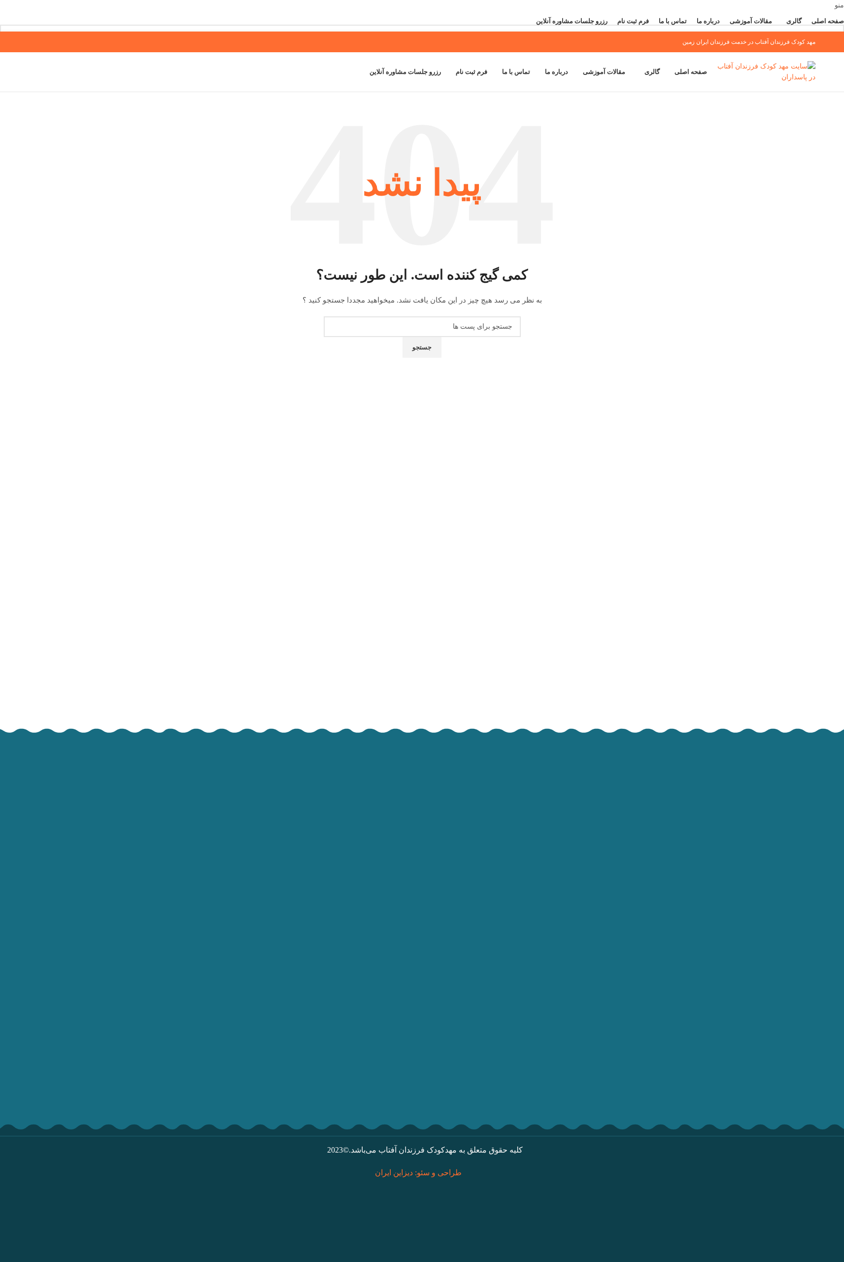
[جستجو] (29, 72)
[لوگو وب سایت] (766, 71)
